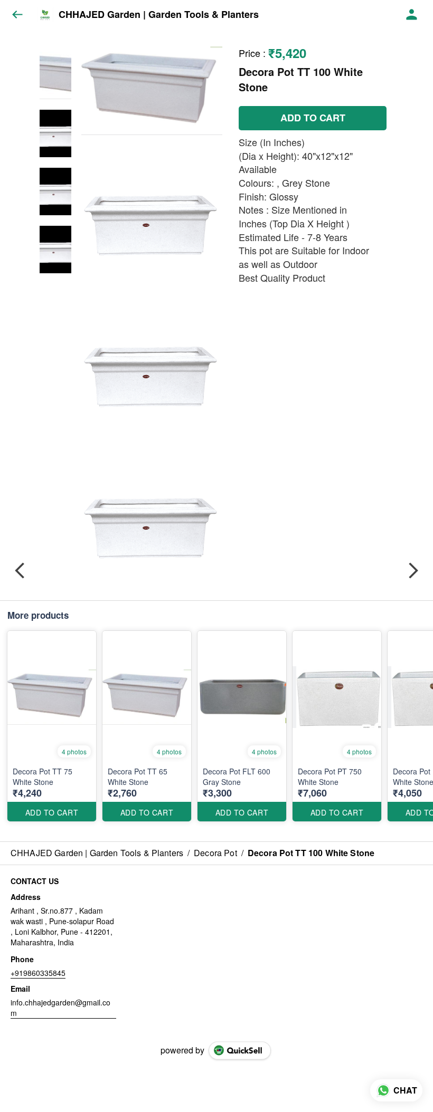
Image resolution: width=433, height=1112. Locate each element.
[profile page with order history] (411, 14)
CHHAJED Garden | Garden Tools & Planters (159, 14)
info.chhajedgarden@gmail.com (60, 1007)
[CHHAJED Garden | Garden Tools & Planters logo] (45, 15)
